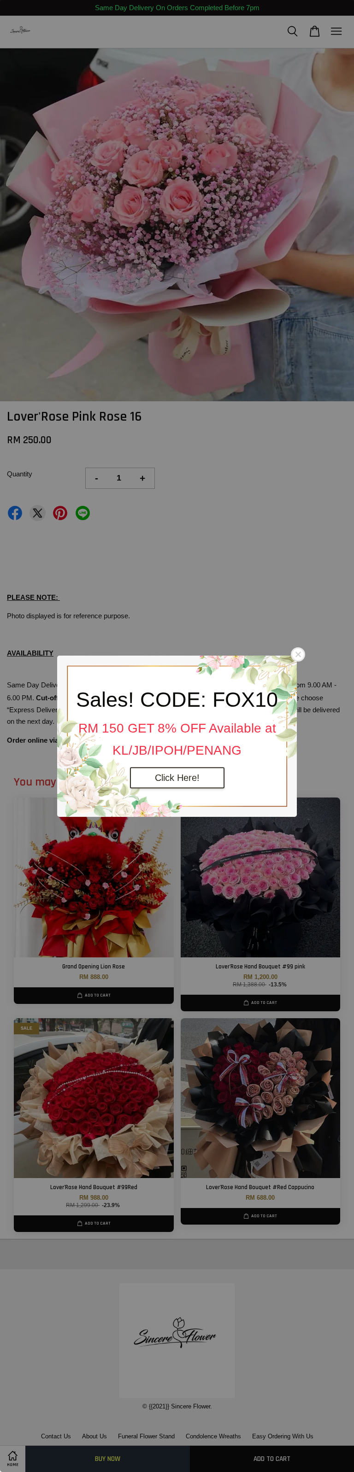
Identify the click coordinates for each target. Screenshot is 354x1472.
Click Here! (177, 778)
